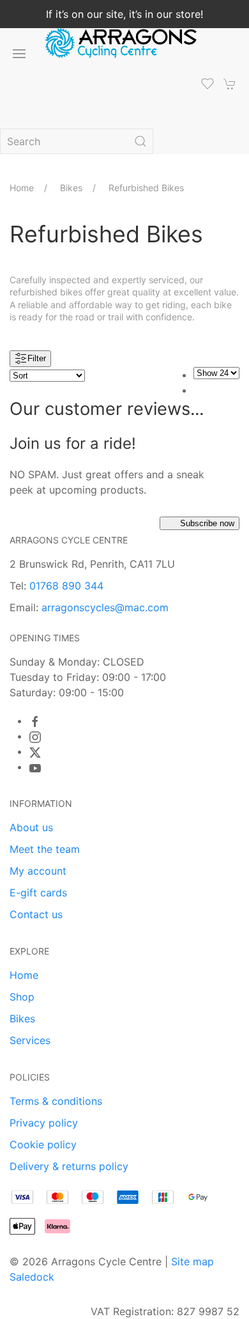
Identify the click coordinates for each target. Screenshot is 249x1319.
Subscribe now (207, 523)
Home (22, 187)
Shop (22, 996)
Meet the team (45, 849)
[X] (35, 752)
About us (31, 827)
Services (30, 1040)
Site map (192, 1261)
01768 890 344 (66, 585)
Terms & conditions (56, 1101)
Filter (36, 358)
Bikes (71, 187)
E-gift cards (38, 892)
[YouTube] (35, 767)
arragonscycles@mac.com (105, 607)
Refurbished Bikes (146, 187)
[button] (19, 53)
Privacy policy (44, 1122)
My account (38, 870)
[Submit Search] (140, 141)
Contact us (36, 914)
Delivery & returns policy (69, 1166)
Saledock (32, 1276)
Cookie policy (43, 1144)
